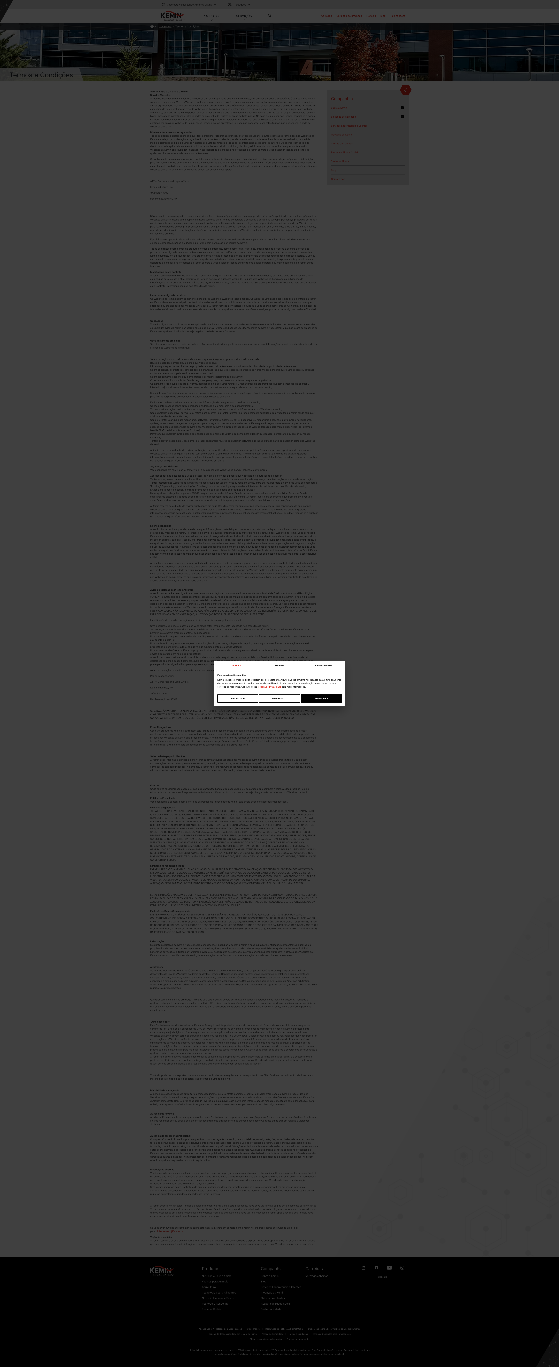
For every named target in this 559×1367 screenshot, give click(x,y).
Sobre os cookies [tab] (323, 665)
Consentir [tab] (236, 665)
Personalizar (277, 698)
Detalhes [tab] (279, 665)
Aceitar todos (321, 698)
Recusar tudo (238, 698)
